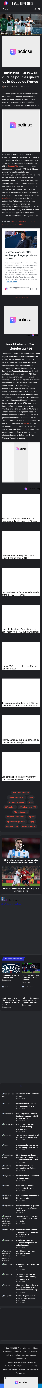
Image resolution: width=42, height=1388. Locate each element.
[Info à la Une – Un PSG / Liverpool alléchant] (8, 1256)
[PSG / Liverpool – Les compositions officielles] (8, 1169)
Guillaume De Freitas (11, 87)
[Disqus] (21, 924)
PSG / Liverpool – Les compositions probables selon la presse (26, 1242)
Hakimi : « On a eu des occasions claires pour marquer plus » (30, 1000)
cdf (31, 797)
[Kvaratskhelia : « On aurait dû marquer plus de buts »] (8, 1148)
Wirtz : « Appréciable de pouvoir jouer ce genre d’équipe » (26, 1298)
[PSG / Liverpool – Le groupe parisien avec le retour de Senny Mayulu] (8, 1209)
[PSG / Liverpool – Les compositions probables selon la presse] (8, 1243)
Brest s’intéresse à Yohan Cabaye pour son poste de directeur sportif (27, 1232)
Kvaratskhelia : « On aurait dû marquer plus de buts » (27, 1146)
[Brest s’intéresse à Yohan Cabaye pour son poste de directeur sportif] (8, 1233)
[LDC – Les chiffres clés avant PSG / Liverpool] (8, 1189)
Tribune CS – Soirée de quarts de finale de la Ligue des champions (27, 1276)
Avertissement (21, 1373)
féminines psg (21, 812)
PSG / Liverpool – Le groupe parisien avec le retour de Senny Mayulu (27, 1208)
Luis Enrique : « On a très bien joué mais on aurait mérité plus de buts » (11, 1001)
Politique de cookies (10, 1369)
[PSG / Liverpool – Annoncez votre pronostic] (8, 1179)
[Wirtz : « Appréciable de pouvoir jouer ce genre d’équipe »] (8, 1299)
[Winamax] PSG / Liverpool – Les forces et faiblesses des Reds (27, 1218)
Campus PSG (13, 166)
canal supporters (17, 797)
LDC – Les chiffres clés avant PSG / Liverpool (25, 1187)
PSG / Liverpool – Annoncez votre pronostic (27, 1177)
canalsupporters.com (21, 298)
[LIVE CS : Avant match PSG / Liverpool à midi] (8, 1199)
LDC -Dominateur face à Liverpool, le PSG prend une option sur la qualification (27, 1157)
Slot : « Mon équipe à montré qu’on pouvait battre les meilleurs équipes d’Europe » (28, 1287)
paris (32, 817)
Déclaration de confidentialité (29, 1369)
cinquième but (7, 198)
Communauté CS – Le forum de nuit (10, 976)
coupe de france (17, 802)
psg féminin (12, 826)
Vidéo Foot (13, 1355)
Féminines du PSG (28, 807)
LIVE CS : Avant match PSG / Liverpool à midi (27, 1197)
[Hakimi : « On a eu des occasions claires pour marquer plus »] (31, 991)
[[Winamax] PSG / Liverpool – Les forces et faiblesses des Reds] (8, 1221)
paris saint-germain (17, 821)
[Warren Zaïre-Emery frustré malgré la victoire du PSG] (8, 1138)
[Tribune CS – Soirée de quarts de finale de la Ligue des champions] (8, 1277)
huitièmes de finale (16, 817)
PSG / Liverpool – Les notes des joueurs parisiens (30, 977)
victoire (26, 423)
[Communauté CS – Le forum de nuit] (11, 968)
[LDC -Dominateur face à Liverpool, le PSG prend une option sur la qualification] (8, 1158)
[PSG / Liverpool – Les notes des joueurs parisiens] (31, 968)
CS (31, 802)
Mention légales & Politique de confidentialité (21, 1366)
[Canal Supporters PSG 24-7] (21, 3)
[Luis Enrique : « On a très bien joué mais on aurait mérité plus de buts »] (11, 991)
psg (32, 821)
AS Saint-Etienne (21, 793)
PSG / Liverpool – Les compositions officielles (26, 1167)
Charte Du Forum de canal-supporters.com (21, 1362)
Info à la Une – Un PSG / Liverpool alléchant (25, 1252)
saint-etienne (29, 826)
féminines (10, 807)
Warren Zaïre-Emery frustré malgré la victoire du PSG (27, 1136)
